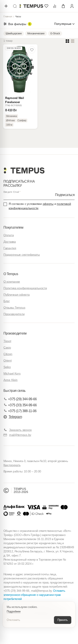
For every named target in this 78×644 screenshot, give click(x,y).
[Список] (73, 41)
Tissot (7, 341)
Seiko (7, 367)
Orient (7, 360)
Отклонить (13, 620)
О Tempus (10, 274)
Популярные (63, 24)
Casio (7, 347)
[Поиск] (15, 6)
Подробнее (14, 611)
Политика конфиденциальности (25, 288)
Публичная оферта (16, 294)
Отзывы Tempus (14, 307)
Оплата (8, 235)
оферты (48, 204)
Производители (13, 314)
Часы (18, 16)
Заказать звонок (20, 430)
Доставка (9, 241)
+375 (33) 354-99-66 (22, 405)
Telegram (15, 417)
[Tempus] (23, 170)
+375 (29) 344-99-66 (22, 399)
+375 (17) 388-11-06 (22, 411)
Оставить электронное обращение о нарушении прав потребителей (34, 595)
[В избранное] (31, 49)
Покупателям (13, 227)
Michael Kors (12, 373)
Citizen (7, 354)
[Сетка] (67, 41)
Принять (62, 620)
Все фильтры (19, 24)
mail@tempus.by (20, 435)
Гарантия (9, 248)
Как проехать (11, 465)
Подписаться (65, 195)
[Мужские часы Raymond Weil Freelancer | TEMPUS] (31, 6)
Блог (6, 301)
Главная (7, 16)
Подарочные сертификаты (21, 254)
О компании (11, 281)
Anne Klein (10, 380)
